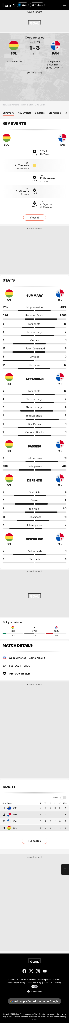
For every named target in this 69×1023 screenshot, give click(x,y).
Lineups (40, 112)
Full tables (34, 840)
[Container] (14, 48)
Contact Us (13, 979)
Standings (54, 112)
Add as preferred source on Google (36, 1001)
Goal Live (48, 983)
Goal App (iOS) (34, 983)
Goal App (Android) (16, 983)
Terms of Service (28, 979)
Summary (8, 112)
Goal (17, 1014)
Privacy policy (44, 979)
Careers (56, 979)
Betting (58, 983)
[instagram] (37, 971)
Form (55, 797)
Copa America (34, 37)
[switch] (63, 798)
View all (34, 217)
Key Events (24, 112)
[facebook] (24, 971)
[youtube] (44, 971)
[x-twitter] (31, 971)
